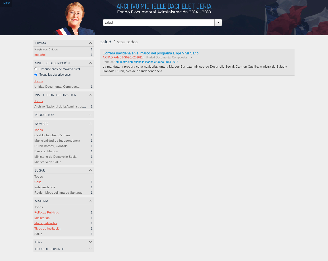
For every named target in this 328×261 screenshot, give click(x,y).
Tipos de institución (47, 228)
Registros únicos (46, 49)
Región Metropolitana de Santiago (58, 192)
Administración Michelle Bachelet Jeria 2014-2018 (146, 62)
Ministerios (42, 218)
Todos (38, 81)
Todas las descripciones (55, 74)
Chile (38, 182)
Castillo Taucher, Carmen (52, 135)
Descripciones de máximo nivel (59, 69)
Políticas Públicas (46, 212)
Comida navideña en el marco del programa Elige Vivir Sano (151, 53)
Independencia (44, 187)
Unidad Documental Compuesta (56, 86)
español (40, 54)
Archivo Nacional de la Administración (60, 106)
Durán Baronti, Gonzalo (51, 146)
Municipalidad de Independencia (57, 140)
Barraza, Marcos (46, 151)
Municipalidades (45, 223)
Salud (38, 234)
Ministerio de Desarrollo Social (55, 156)
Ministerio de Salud (47, 162)
